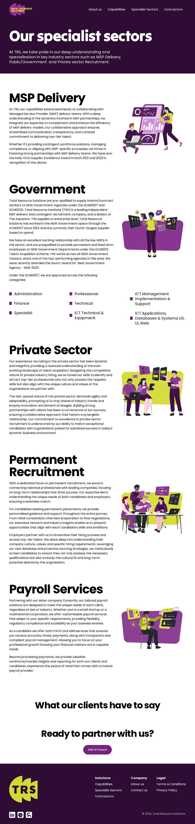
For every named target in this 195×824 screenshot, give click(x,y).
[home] (20, 9)
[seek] (21, 815)
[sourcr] (29, 815)
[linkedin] (12, 815)
